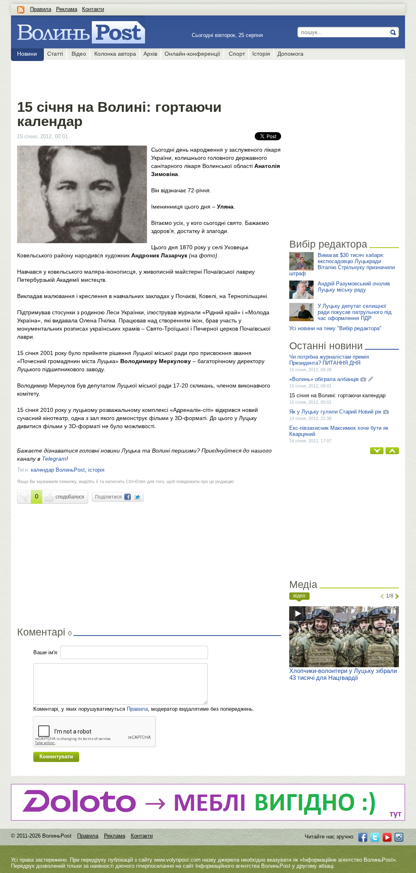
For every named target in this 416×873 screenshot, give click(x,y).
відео (299, 596)
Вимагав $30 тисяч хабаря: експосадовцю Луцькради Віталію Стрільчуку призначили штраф (342, 264)
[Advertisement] (149, 78)
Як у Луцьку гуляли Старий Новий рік (335, 412)
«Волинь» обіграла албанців (324, 379)
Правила (40, 9)
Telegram (54, 458)
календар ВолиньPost (58, 470)
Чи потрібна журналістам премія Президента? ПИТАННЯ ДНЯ (329, 360)
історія (96, 470)
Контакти (93, 9)
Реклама (66, 9)
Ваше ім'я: (45, 652)
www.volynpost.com (177, 860)
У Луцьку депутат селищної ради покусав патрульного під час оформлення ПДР (355, 312)
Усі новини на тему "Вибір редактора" (335, 328)
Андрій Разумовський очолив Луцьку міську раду (354, 287)
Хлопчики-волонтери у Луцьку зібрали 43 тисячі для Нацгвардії (343, 674)
